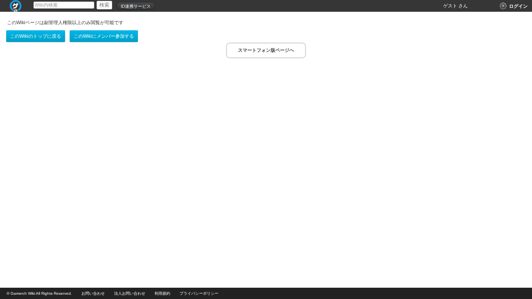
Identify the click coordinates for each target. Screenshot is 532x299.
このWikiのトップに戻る (35, 36)
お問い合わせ (93, 293)
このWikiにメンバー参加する (104, 36)
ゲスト (450, 6)
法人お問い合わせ (129, 293)
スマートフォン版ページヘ (266, 50)
